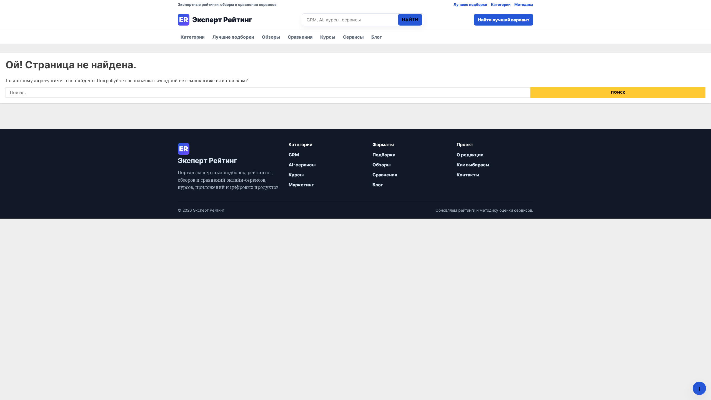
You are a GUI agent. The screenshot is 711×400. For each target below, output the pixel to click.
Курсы (327, 37)
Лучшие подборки (470, 4)
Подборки (383, 155)
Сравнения (300, 37)
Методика (523, 4)
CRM (294, 155)
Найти (410, 19)
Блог (376, 37)
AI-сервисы (302, 165)
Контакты (468, 175)
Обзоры (271, 37)
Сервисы (353, 37)
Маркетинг (301, 185)
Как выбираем (473, 165)
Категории (500, 4)
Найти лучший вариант (503, 19)
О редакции (470, 155)
